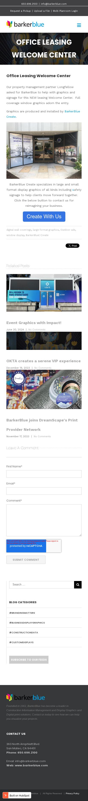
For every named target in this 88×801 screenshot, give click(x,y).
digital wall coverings (18, 230)
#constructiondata (23, 632)
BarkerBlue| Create (37, 235)
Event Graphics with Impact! (33, 322)
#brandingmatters (22, 613)
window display (15, 235)
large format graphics (46, 230)
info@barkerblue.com (54, 4)
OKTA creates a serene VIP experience (43, 361)
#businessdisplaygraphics (27, 622)
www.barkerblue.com (31, 765)
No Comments (36, 329)
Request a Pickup (20, 11)
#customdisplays (21, 642)
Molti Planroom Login (65, 11)
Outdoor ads (67, 230)
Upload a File (42, 11)
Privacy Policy (72, 793)
